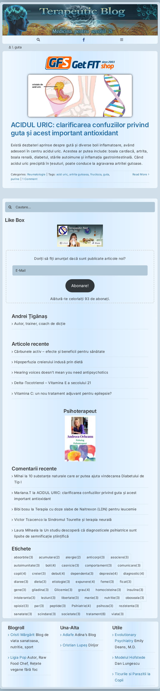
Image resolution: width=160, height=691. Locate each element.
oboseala (135, 598)
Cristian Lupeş (75, 645)
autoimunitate (27, 565)
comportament (98, 565)
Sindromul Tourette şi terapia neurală (80, 520)
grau (84, 590)
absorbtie (23, 557)
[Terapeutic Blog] (80, 6)
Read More (139, 174)
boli (51, 565)
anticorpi (96, 557)
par (39, 606)
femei (107, 582)
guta (106, 174)
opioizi (21, 606)
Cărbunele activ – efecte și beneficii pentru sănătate (59, 351)
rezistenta (129, 606)
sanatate (23, 614)
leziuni (48, 598)
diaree (21, 582)
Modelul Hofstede (130, 657)
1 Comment (29, 179)
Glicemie (63, 590)
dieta (40, 582)
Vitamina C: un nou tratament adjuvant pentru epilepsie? (63, 393)
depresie (108, 573)
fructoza (95, 174)
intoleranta (24, 598)
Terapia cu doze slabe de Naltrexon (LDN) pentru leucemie (85, 509)
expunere (85, 582)
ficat (125, 582)
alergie (73, 557)
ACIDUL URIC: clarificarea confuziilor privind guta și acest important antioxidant (80, 129)
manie (92, 598)
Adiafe (68, 635)
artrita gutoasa (79, 174)
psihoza (105, 606)
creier (39, 573)
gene (20, 590)
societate (70, 614)
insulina (135, 590)
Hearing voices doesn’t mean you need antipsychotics (61, 372)
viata (117, 614)
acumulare (49, 557)
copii (20, 573)
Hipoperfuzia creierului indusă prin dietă (48, 362)
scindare (47, 614)
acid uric (62, 174)
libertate (70, 598)
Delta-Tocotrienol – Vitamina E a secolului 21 (52, 383)
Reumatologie (36, 174)
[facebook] (84, 39)
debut (58, 573)
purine (15, 179)
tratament (96, 614)
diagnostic (133, 573)
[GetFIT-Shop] (80, 58)
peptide (58, 606)
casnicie (70, 565)
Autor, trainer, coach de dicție (39, 324)
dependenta (82, 573)
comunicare (129, 565)
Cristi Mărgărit (22, 635)
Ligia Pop (18, 657)
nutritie (112, 598)
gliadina (40, 590)
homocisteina (108, 590)
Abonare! (80, 285)
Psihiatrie (81, 606)
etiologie (61, 582)
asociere (120, 557)
